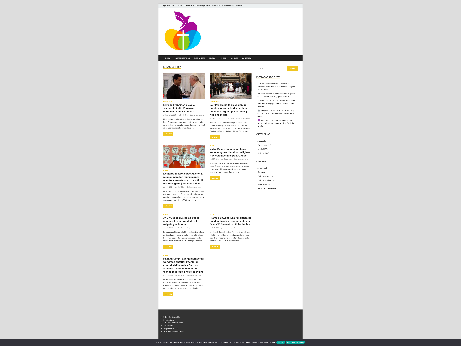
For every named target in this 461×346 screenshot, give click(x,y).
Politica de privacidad (203, 6)
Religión (223, 58)
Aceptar (281, 342)
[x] (293, 6)
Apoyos (234, 58)
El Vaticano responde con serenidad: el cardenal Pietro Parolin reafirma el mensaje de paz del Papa (276, 87)
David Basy (184, 115)
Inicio (180, 6)
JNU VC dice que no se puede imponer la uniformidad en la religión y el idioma (181, 221)
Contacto (239, 6)
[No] (458, 342)
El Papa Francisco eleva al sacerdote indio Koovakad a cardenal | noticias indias (180, 108)
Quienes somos (171, 328)
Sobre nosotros (189, 6)
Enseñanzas (199, 58)
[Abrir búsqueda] (296, 58)
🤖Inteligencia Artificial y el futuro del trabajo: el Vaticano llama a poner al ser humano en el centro (276, 113)
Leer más (167, 133)
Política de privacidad (295, 342)
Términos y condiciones (267, 188)
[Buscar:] (277, 68)
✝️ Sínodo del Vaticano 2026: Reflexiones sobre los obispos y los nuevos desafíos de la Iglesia (276, 123)
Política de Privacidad (174, 323)
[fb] (296, 6)
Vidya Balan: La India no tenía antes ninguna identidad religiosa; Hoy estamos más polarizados (230, 152)
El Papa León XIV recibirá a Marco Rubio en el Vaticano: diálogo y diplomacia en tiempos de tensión (276, 103)
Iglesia (212, 58)
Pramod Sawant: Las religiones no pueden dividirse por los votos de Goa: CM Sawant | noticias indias (231, 221)
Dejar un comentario (197, 115)
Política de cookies (228, 6)
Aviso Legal (216, 6)
